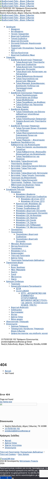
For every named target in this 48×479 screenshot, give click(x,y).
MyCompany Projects (29, 461)
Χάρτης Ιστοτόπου (13, 445)
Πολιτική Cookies (8, 454)
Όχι (9, 478)
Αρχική (8, 371)
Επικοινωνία (10, 447)
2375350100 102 (7, 8)
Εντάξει (3, 478)
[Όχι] (13, 478)
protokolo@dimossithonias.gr (12, 10)
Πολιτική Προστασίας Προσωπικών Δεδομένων (21, 452)
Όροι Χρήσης (23, 454)
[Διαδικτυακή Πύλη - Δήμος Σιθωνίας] (17, 1)
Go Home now (6, 402)
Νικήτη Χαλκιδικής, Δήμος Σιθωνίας (16, 13)
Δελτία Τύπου (11, 443)
